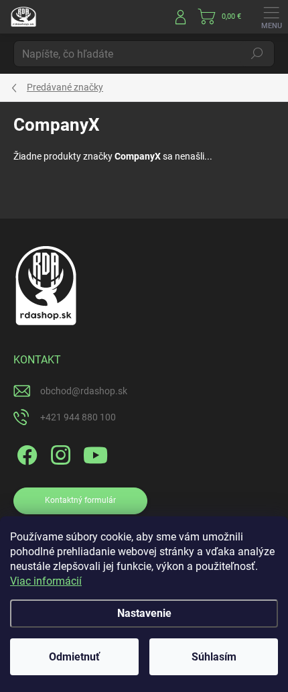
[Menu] (271, 17)
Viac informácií (46, 581)
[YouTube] (95, 453)
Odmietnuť (74, 656)
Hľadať (257, 53)
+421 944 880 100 (78, 417)
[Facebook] (25, 453)
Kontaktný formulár (80, 500)
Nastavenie (144, 613)
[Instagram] (58, 453)
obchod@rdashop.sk (83, 391)
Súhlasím (214, 656)
